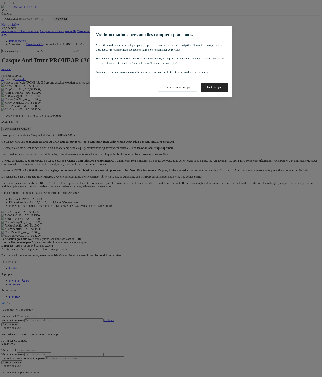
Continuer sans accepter (178, 87)
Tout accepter (214, 87)
